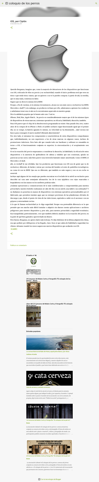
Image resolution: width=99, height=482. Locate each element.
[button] (11, 27)
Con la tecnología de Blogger (50, 479)
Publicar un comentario (18, 245)
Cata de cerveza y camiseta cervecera (38, 387)
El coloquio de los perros (22, 3)
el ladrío (14, 229)
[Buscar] (42, 3)
